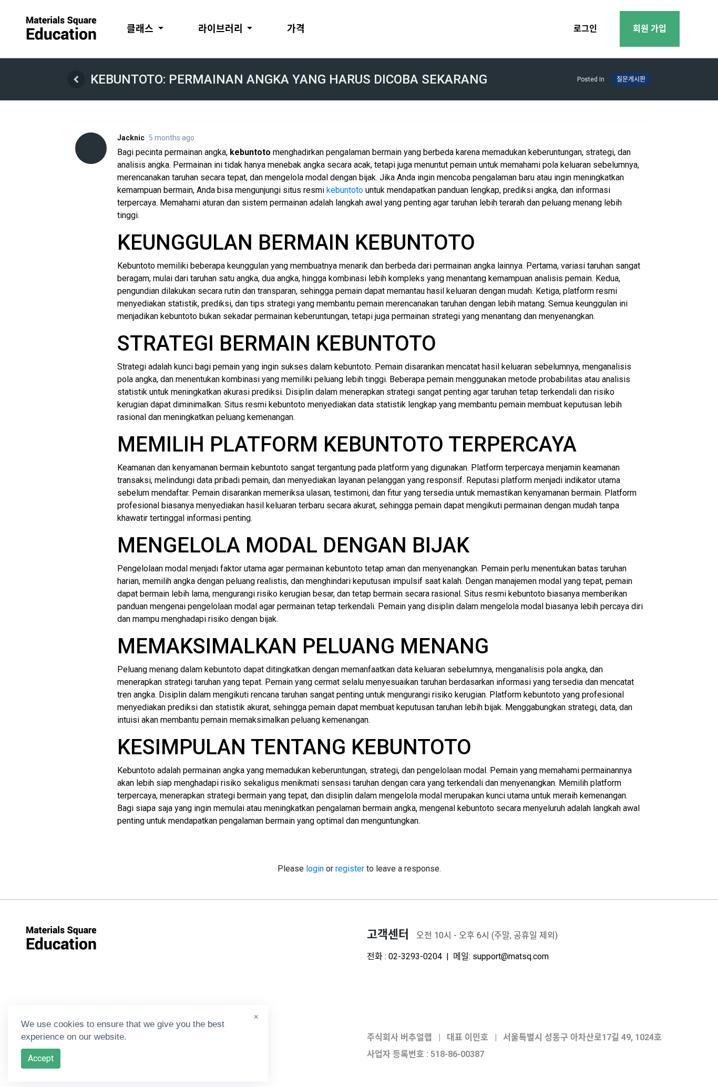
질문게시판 (631, 79)
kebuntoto (344, 190)
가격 (296, 28)
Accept (41, 1058)
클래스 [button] (141, 28)
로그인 (585, 29)
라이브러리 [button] (221, 28)
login (315, 869)
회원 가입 (649, 29)
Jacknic (131, 138)
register (349, 869)
